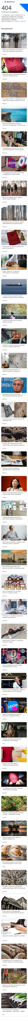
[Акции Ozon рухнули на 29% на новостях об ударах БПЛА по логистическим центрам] (14, 709)
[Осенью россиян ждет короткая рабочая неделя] (14, 315)
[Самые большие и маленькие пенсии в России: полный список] (14, 69)
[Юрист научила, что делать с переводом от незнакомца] (14, 266)
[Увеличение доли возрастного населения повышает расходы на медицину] (14, 512)
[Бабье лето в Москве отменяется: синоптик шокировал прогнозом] (14, 44)
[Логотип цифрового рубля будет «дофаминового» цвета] (14, 659)
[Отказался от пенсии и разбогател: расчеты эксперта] (14, 241)
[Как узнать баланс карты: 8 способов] (14, 930)
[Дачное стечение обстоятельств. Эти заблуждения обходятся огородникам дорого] (14, 979)
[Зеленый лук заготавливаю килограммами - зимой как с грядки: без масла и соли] (14, 1004)
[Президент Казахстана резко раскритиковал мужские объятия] (14, 389)
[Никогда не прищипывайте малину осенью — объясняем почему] (14, 807)
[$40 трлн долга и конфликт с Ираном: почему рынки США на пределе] (14, 684)
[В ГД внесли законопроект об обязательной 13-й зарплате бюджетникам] (14, 364)
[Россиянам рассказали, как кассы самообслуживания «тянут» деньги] (14, 142)
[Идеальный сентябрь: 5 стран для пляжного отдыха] (14, 635)
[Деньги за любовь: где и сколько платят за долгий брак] (14, 192)
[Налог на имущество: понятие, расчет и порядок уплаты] (14, 586)
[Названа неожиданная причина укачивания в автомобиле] (14, 733)
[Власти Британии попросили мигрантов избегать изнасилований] (14, 561)
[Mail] (5, 2)
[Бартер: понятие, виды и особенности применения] (14, 758)
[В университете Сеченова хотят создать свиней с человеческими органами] (14, 955)
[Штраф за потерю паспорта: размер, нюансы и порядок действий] (14, 339)
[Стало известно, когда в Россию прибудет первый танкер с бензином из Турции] (14, 290)
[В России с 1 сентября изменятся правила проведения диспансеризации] (14, 610)
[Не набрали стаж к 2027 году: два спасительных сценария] (14, 782)
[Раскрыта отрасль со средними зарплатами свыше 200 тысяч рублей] (14, 881)
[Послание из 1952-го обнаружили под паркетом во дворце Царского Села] (14, 93)
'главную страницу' (20, 21)
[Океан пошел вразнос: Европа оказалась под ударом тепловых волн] (14, 118)
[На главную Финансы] (10, 2)
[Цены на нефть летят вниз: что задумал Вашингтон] (14, 832)
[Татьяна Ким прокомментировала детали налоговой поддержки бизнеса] (14, 487)
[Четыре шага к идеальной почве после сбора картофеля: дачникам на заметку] (14, 438)
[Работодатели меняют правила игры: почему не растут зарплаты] (14, 536)
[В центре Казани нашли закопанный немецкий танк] (14, 413)
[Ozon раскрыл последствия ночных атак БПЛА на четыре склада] (14, 167)
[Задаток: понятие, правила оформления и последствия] (14, 462)
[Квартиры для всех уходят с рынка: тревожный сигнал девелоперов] (14, 216)
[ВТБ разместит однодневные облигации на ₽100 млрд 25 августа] (14, 906)
